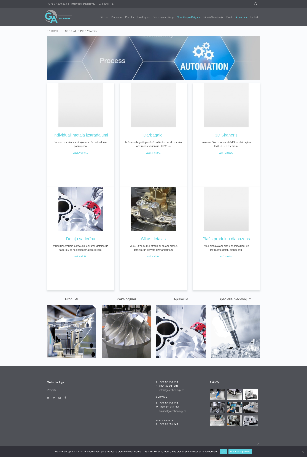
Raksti (229, 17)
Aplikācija (181, 299)
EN (106, 3)
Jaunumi (242, 17)
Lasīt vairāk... (80, 152)
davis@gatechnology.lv (172, 411)
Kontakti (254, 17)
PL (112, 3)
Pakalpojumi (143, 17)
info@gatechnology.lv (83, 3)
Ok (223, 451)
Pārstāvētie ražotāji (213, 17)
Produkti (129, 17)
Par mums (116, 17)
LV (100, 3)
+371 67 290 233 (57, 3)
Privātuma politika (240, 451)
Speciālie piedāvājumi (188, 17)
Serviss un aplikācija (163, 17)
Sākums (104, 17)
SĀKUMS (52, 31)
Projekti (51, 390)
